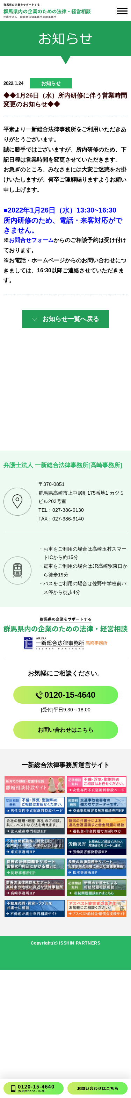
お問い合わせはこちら (66, 730)
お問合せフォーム (31, 240)
